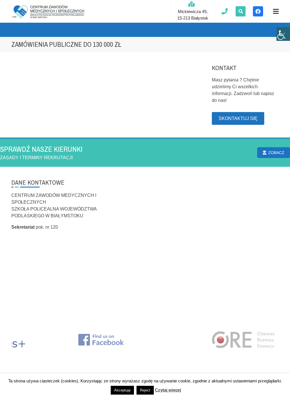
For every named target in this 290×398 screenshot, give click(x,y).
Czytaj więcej (168, 390)
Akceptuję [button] (122, 390)
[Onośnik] (48, 11)
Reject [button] (145, 390)
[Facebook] (258, 11)
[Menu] (275, 11)
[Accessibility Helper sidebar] (283, 34)
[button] (241, 11)
